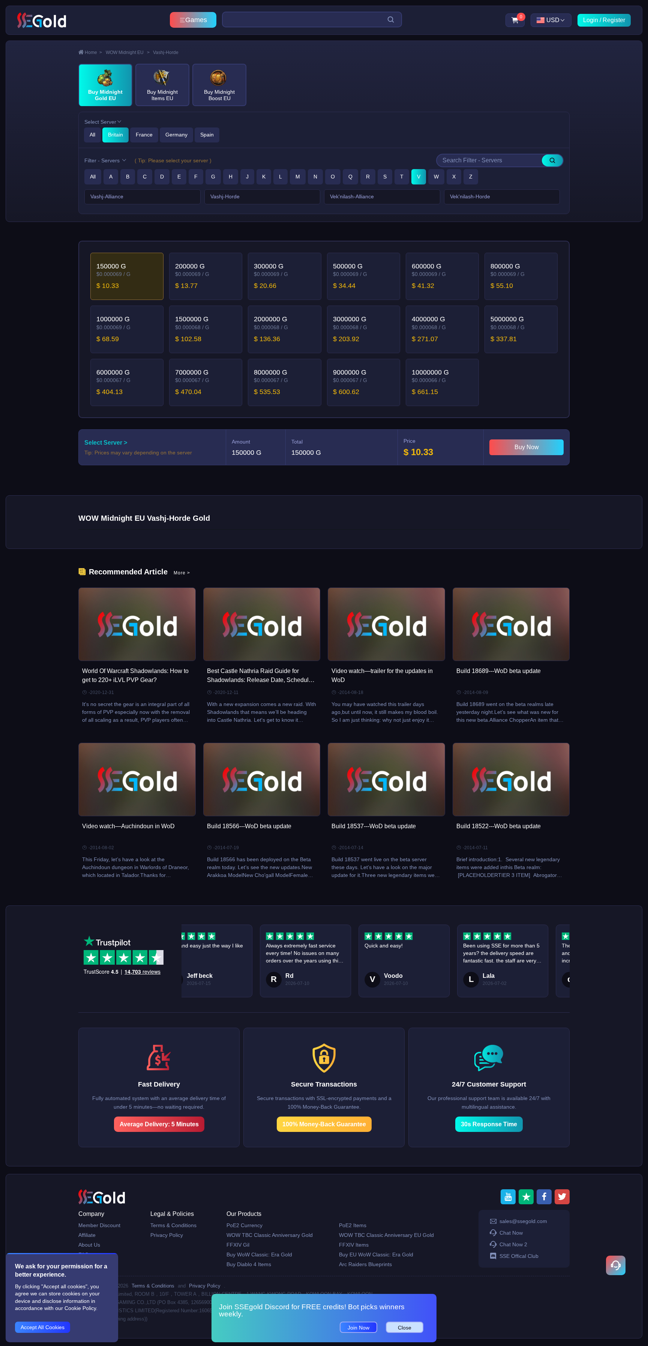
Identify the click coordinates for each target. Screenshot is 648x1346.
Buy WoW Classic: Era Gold (259, 1255)
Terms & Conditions (173, 1225)
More (182, 573)
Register (614, 20)
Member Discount (99, 1225)
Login (590, 20)
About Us (89, 1245)
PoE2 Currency (244, 1225)
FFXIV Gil (237, 1245)
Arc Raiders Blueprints (365, 1264)
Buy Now (526, 447)
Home (93, 52)
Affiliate (87, 1235)
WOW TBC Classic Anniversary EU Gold (386, 1235)
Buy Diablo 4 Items (248, 1264)
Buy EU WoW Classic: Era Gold (376, 1255)
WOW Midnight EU (128, 52)
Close (404, 1328)
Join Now (358, 1328)
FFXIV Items (354, 1245)
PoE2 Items (352, 1225)
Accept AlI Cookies (42, 1327)
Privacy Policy (166, 1235)
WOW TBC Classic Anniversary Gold (269, 1235)
